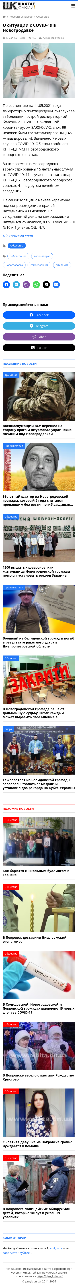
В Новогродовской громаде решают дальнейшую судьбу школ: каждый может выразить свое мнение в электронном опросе (33, 713)
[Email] (56, 284)
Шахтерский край (18, 235)
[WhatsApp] (36, 284)
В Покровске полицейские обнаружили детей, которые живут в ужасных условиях (37, 1213)
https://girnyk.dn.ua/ (50, 1276)
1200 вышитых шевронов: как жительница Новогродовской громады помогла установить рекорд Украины (36, 571)
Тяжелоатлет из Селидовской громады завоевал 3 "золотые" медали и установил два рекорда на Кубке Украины (39, 784)
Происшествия (14, 446)
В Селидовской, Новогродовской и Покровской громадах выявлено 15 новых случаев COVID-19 (38, 1008)
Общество (16, 245)
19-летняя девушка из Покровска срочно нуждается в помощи (37, 1144)
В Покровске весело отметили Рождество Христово (38, 1077)
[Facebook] (6, 284)
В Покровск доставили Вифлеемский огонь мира (35, 939)
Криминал (11, 375)
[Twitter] (46, 284)
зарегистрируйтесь (17, 1253)
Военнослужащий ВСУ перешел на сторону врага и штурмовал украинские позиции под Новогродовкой (37, 430)
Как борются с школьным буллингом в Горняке (36, 873)
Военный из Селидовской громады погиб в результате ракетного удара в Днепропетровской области (38, 642)
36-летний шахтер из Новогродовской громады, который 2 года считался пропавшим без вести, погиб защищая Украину (36, 500)
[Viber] (26, 284)
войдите (56, 1248)
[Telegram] (16, 284)
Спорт (8, 729)
